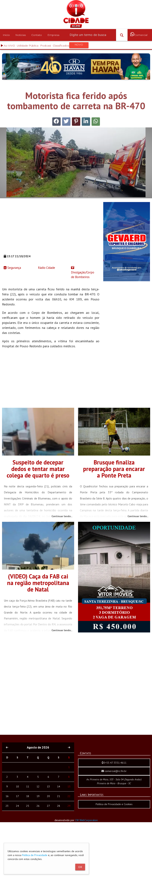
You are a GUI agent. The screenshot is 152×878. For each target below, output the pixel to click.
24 (17, 805)
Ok (80, 867)
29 (68, 805)
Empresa (53, 35)
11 (27, 786)
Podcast (45, 45)
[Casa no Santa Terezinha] (114, 631)
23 (7, 805)
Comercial (140, 35)
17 (17, 796)
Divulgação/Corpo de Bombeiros (82, 274)
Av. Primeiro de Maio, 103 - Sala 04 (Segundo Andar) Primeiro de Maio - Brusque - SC (114, 781)
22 (68, 796)
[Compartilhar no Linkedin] (86, 121)
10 (17, 786)
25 (27, 805)
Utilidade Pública (27, 45)
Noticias (20, 35)
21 (58, 796)
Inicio (6, 35)
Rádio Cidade (46, 268)
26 (38, 805)
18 (27, 796)
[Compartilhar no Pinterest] (76, 121)
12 (38, 786)
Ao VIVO (9, 45)
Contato (36, 35)
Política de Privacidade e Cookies (114, 804)
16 (7, 796)
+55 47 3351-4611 (115, 762)
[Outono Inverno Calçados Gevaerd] (126, 280)
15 (68, 786)
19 (38, 796)
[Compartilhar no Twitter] (66, 121)
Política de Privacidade (34, 855)
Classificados (68, 45)
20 (48, 796)
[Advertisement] (51, 228)
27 (48, 805)
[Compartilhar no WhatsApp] (96, 121)
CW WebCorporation (86, 820)
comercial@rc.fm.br (115, 771)
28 (58, 805)
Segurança (14, 268)
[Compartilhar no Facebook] (56, 121)
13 (48, 786)
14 (58, 786)
